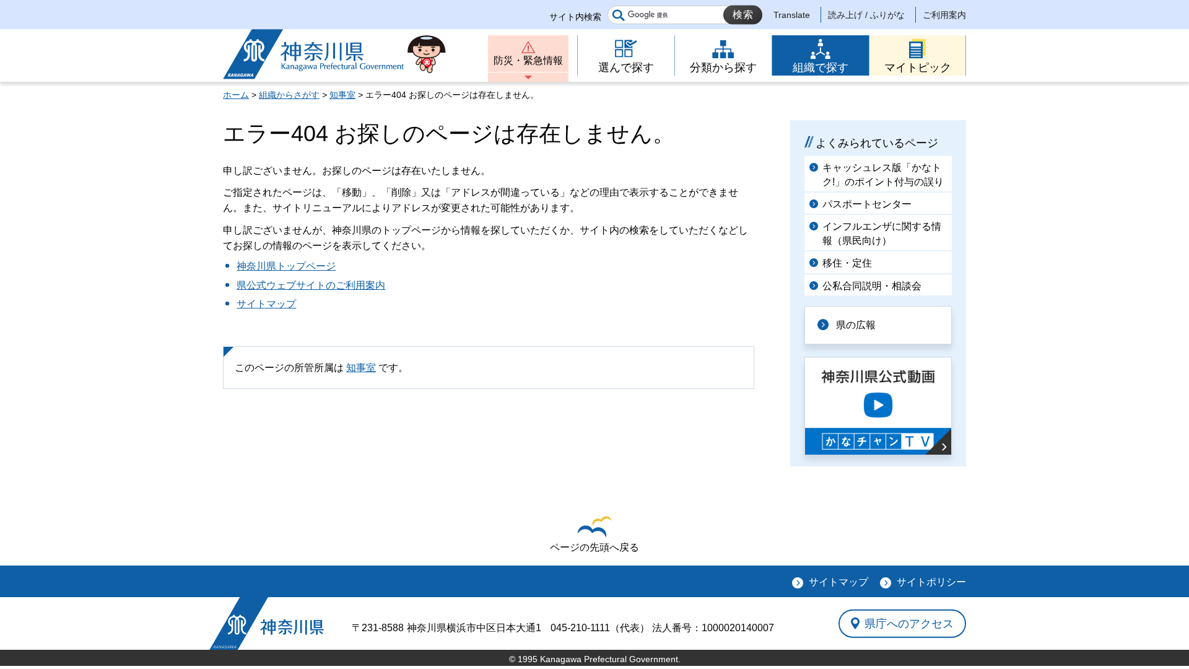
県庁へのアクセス (909, 623)
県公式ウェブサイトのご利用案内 (311, 285)
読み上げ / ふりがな (866, 15)
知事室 (342, 95)
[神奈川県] (266, 623)
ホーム (236, 95)
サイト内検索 (575, 17)
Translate (791, 15)
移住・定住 (847, 263)
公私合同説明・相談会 (871, 286)
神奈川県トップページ (286, 266)
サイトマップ (266, 304)
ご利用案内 (944, 15)
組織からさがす (289, 95)
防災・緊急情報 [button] (528, 60)
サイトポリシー (931, 582)
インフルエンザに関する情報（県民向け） (881, 233)
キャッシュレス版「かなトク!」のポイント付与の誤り (883, 174)
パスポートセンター (867, 204)
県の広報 (856, 325)
